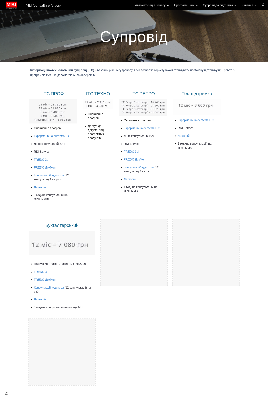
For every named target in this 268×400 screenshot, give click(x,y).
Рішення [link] (247, 5)
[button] (263, 5)
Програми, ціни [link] (184, 5)
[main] (134, 36)
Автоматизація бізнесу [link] (150, 5)
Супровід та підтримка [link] (218, 5)
